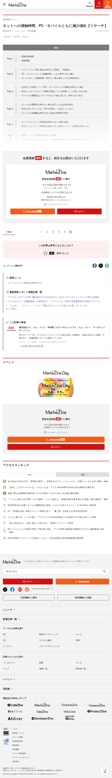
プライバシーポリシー (21, 757)
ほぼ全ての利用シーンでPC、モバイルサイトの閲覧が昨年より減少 (53, 87)
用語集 (6, 688)
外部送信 (15, 761)
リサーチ (16, 37)
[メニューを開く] (4, 4)
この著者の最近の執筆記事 (31, 346)
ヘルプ (14, 729)
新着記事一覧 (10, 619)
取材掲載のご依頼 (83, 597)
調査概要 (26, 60)
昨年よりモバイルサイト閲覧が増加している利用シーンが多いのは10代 (54, 91)
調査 (41, 662)
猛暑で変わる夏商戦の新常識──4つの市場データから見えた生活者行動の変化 (43, 493)
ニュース (7, 609)
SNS (78, 640)
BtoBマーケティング (48, 634)
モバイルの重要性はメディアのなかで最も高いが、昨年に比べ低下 (52, 95)
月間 (82, 474)
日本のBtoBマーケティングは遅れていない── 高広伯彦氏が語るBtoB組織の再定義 (45, 537)
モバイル (7, 37)
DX (4, 634)
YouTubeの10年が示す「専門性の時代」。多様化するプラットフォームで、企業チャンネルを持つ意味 (55, 481)
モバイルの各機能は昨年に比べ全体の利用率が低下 (45, 112)
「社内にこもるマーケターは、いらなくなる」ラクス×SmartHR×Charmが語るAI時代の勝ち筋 (51, 487)
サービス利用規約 (19, 753)
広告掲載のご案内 (29, 597)
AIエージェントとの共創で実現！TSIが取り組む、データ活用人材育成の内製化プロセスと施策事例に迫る (56, 528)
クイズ (6, 668)
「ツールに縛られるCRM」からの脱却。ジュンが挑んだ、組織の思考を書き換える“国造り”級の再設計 (55, 499)
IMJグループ (24, 334)
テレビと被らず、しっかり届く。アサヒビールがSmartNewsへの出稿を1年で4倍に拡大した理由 (52, 517)
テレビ (79, 634)
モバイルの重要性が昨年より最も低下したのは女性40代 (47, 104)
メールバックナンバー (58, 204)
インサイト (8, 646)
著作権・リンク (18, 733)
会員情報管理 (17, 741)
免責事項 (15, 745)
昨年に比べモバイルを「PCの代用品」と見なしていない (47, 108)
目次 (56, 47)
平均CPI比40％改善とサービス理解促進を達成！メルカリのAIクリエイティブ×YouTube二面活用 (52, 505)
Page (10, 58)
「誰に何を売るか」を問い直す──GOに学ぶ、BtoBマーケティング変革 (40, 522)
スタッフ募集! (17, 737)
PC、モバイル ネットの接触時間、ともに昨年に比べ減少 (48, 73)
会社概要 (15, 749)
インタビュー (9, 662)
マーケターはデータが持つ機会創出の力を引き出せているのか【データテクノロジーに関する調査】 (54, 296)
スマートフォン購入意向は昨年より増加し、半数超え (46, 69)
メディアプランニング (49, 646)
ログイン (80, 211)
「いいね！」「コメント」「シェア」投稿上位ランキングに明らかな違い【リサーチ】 (48, 305)
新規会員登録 (33, 211)
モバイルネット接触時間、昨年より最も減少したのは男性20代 (50, 77)
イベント (7, 679)
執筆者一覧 (81, 668)
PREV (9, 232)
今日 (29, 474)
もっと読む (11, 308)
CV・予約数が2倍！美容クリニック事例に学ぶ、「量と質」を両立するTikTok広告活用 (47, 511)
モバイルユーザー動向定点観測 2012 (25, 282)
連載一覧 (43, 668)
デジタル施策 (45, 640)
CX (4, 640)
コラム (25, 37)
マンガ (79, 662)
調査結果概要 (28, 56)
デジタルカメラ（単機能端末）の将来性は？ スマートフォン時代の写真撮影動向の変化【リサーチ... (55, 301)
